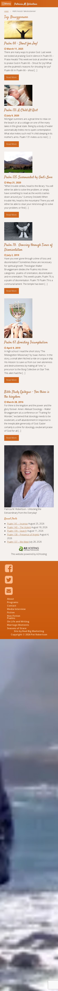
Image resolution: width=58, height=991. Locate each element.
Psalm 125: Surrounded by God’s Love (28, 177)
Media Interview (16, 609)
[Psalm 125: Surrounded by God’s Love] (18, 162)
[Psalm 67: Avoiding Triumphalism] (18, 318)
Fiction (11, 612)
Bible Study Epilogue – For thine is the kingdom (26, 394)
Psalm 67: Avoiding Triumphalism (26, 342)
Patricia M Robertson (25, 4)
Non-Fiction (13, 616)
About (10, 599)
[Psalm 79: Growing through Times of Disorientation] (18, 231)
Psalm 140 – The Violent (19, 527)
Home (6, 11)
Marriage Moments (18, 625)
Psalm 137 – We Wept (18, 541)
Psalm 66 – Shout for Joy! (21, 43)
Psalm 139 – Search (17, 530)
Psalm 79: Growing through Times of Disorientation (28, 247)
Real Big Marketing (33, 631)
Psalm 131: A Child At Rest (21, 110)
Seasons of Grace (16, 628)
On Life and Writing (18, 621)
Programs (12, 602)
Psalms (11, 618)
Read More (11, 77)
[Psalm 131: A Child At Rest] (18, 95)
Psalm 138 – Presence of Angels (23, 534)
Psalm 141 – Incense (17, 523)
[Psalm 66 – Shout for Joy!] (18, 30)
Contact (11, 606)
